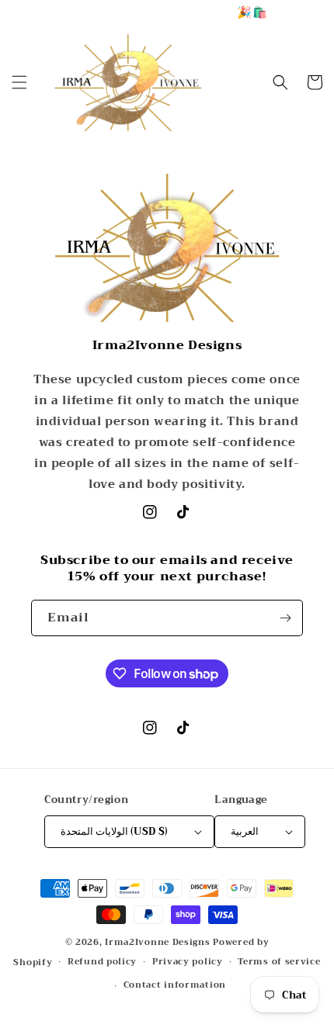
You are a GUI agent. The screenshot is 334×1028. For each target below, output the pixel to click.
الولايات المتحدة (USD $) (115, 831)
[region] (167, 12)
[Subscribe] (285, 618)
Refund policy (102, 961)
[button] (19, 82)
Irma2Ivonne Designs (157, 942)
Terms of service (279, 961)
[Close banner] (318, 12)
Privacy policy (187, 961)
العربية (245, 831)
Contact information (175, 985)
